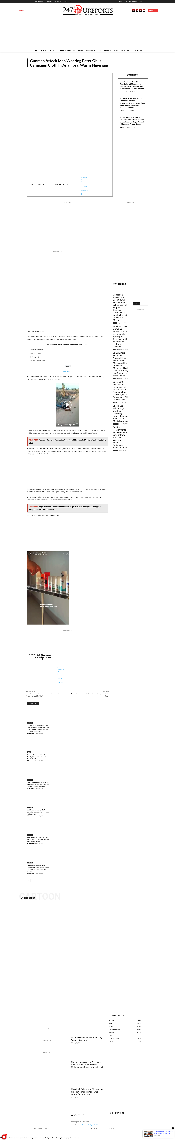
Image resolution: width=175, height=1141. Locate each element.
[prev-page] (28, 880)
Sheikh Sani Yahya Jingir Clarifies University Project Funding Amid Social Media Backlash (38, 812)
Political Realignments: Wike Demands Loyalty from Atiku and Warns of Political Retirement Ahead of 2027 (120, 437)
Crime (122, 111)
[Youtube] (144, 10)
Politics (115, 450)
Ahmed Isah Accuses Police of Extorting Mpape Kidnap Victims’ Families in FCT (36, 757)
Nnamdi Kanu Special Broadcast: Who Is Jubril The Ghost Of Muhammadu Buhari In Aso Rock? (87, 1064)
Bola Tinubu (36, 353)
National (140, 65)
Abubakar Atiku (37, 350)
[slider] (66, 424)
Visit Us (136, 304)
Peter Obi (35, 357)
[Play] (58, 424)
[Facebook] (133, 10)
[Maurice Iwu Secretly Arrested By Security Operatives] (87, 1027)
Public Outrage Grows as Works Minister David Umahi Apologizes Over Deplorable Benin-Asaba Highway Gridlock (120, 336)
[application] (67, 405)
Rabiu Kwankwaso (38, 361)
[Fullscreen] (77, 424)
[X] (140, 10)
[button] (22, 10)
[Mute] (74, 424)
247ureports (30, 733)
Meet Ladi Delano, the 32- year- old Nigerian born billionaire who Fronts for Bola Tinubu (87, 1092)
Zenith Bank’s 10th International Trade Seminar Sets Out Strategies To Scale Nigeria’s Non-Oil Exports (38, 839)
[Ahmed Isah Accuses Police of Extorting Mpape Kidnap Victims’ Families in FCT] (38, 745)
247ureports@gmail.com (89, 1124)
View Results (67, 371)
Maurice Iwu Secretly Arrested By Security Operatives (86, 1038)
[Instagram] (137, 10)
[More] (95, 194)
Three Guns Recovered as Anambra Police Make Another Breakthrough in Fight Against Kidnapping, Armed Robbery (132, 120)
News (122, 92)
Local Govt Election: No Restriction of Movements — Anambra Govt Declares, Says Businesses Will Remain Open (132, 85)
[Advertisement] (87, 33)
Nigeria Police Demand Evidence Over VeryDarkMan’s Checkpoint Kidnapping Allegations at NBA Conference (38, 784)
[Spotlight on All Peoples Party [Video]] (87, 958)
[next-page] (31, 880)
